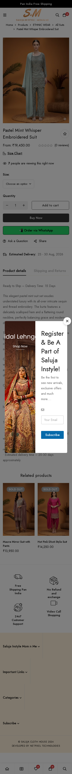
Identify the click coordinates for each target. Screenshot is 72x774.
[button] (67, 321)
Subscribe (52, 434)
